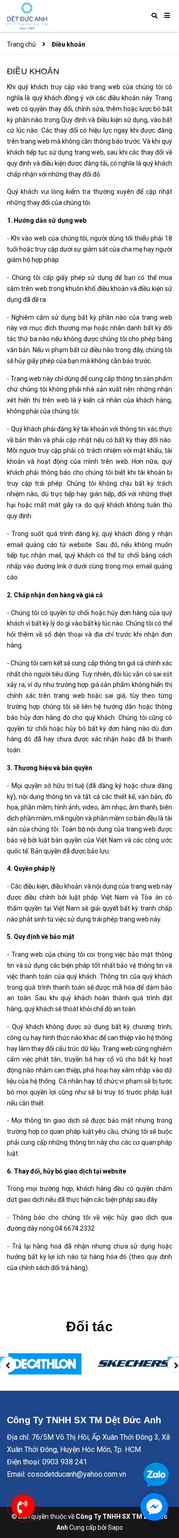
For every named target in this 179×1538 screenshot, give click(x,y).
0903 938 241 (64, 1462)
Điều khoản (33, 71)
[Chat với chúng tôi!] (154, 1507)
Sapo (115, 1527)
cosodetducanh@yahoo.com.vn (77, 1474)
